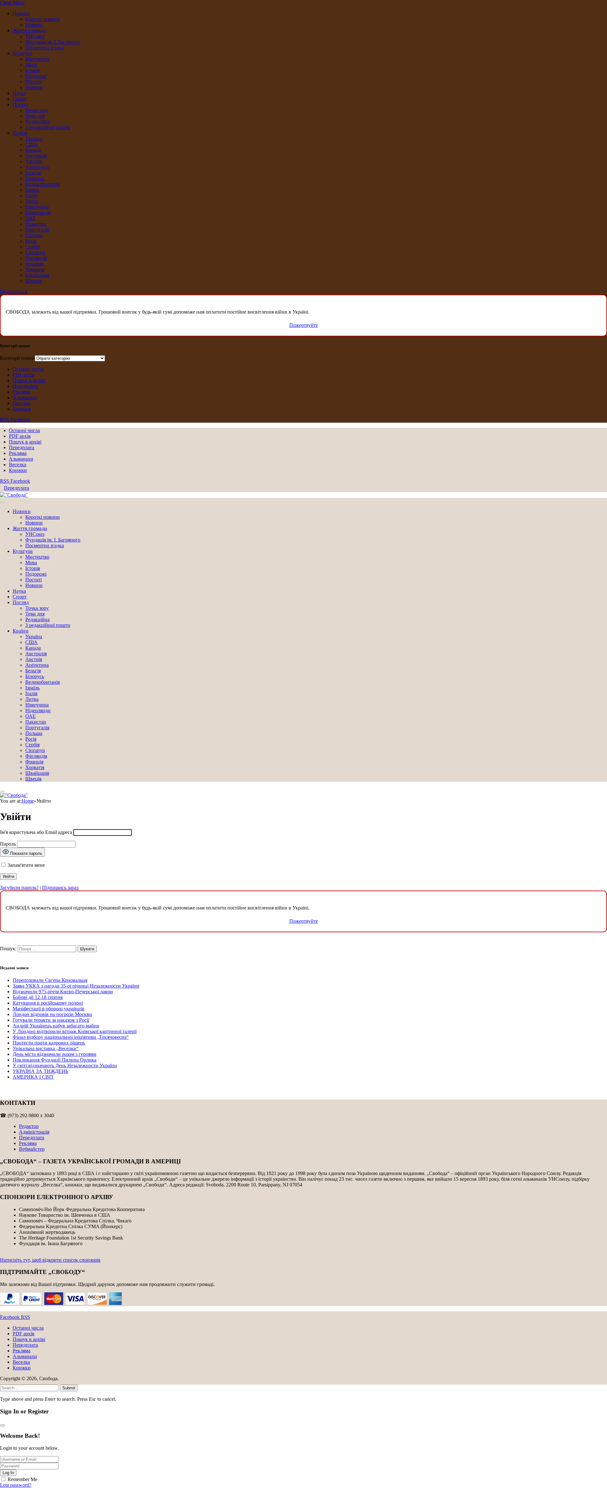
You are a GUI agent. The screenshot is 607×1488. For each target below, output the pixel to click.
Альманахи (25, 397)
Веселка (21, 403)
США (31, 144)
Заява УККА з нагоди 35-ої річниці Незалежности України (76, 986)
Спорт (19, 98)
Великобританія (42, 184)
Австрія (33, 161)
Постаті (33, 81)
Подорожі (35, 76)
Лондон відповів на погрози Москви (52, 1014)
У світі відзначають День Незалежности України (65, 1065)
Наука (19, 93)
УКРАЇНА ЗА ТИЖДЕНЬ (40, 1071)
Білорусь (34, 178)
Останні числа (28, 369)
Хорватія (34, 269)
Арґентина (37, 167)
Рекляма (21, 392)
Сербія (32, 246)
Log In (8, 1472)
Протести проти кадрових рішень (49, 1042)
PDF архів (23, 374)
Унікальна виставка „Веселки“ (46, 1048)
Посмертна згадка (44, 47)
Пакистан (35, 224)
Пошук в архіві (29, 380)
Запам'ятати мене (25, 865)
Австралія (36, 155)
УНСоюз (34, 36)
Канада (33, 150)
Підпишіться (13, 291)
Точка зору (37, 110)
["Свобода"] (14, 495)
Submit (68, 1388)
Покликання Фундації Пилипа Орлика (54, 1059)
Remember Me (22, 1479)
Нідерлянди (38, 212)
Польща (33, 235)
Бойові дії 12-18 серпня (38, 997)
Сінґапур (35, 252)
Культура (22, 53)
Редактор (29, 1126)
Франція (34, 263)
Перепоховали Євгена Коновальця (50, 980)
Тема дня (35, 116)
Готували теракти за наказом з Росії (51, 1020)
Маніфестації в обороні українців (48, 1008)
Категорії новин (17, 358)
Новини (21, 13)
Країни (20, 133)
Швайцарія (37, 275)
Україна (33, 138)
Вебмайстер (32, 1149)
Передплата (25, 386)
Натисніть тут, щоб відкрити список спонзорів (50, 1260)
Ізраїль (32, 190)
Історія (32, 70)
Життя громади (29, 30)
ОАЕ (30, 218)
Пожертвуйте (303, 325)
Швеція (33, 281)
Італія (31, 195)
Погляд (20, 104)
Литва (32, 201)
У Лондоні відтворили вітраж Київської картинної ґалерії (75, 1031)
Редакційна (37, 121)
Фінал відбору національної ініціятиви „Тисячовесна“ (71, 1037)
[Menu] (2, 502)
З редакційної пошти (47, 127)
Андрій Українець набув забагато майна (56, 1025)
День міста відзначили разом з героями (54, 1054)
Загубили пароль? (19, 887)
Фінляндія (36, 258)
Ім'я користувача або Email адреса (36, 832)
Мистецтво (37, 59)
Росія (30, 241)
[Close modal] (2, 1425)
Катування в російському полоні (48, 1003)
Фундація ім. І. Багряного (52, 42)
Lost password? (15, 1485)
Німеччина (37, 207)
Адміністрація (34, 1132)
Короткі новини (42, 19)
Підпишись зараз (60, 887)
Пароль (8, 844)
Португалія (37, 229)
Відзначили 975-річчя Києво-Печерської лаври (63, 991)
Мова (31, 64)
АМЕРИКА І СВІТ (33, 1077)
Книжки (22, 409)
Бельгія (33, 172)
